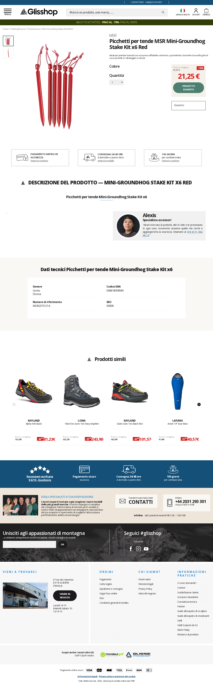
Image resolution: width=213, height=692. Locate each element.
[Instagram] (138, 549)
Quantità (116, 75)
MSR (112, 35)
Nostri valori (144, 579)
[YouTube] (146, 549)
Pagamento (105, 579)
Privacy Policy (145, 588)
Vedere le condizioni (39, 160)
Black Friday (183, 629)
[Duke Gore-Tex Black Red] (130, 396)
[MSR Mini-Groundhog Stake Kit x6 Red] (59, 87)
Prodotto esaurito (188, 87)
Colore (114, 66)
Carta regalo (106, 584)
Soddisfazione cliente (188, 592)
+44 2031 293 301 (190, 501)
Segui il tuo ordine (108, 593)
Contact (181, 587)
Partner (181, 606)
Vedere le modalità (106, 160)
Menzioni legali (145, 584)
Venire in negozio (65, 595)
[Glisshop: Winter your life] (39, 11)
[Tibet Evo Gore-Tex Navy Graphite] (82, 396)
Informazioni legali (88, 676)
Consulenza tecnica (187, 601)
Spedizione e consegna (111, 588)
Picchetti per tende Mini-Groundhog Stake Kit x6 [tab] (106, 197)
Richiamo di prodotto (188, 634)
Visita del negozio (147, 593)
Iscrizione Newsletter (187, 597)
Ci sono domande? (186, 583)
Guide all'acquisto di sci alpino (192, 611)
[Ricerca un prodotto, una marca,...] (163, 12)
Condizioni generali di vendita (114, 602)
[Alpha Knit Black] (34, 396)
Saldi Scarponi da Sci (187, 625)
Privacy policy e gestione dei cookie (117, 676)
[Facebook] (130, 549)
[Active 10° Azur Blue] (178, 396)
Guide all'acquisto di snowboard (193, 615)
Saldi (179, 620)
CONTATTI (141, 501)
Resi (102, 598)
